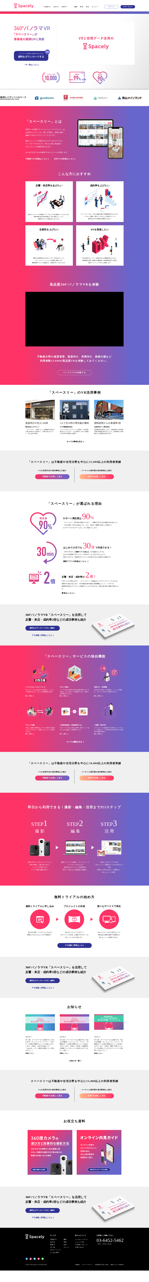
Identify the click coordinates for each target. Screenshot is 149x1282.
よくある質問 (54, 1252)
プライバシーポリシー (87, 1264)
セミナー (95, 7)
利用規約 (77, 1264)
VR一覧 (52, 1247)
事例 (81, 7)
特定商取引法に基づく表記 (101, 1264)
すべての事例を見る (74, 442)
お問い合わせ (127, 6)
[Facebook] (26, 1259)
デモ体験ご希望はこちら (42, 635)
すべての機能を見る (74, 742)
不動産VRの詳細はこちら (36, 159)
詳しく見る (28, 696)
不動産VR (47, 7)
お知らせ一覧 (74, 1061)
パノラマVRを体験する (74, 372)
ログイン (111, 6)
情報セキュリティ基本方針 (117, 1264)
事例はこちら (67, 593)
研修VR (64, 7)
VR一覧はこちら (31, 65)
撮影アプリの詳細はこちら (74, 561)
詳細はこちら (29, 1053)
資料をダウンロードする (31, 55)
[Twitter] (34, 1259)
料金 (87, 7)
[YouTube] (38, 1259)
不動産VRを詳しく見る (52, 476)
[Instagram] (30, 1259)
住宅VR (56, 7)
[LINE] (42, 1259)
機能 (75, 7)
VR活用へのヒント (81, 1244)
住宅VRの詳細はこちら (64, 159)
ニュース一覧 (79, 1242)
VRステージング (55, 1250)
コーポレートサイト (81, 1239)
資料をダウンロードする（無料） (43, 628)
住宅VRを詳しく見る (97, 476)
